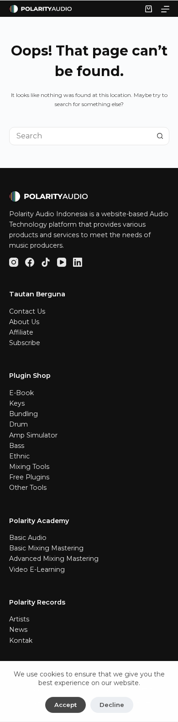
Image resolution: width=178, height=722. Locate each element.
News (18, 629)
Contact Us (27, 311)
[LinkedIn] (77, 262)
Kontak (20, 640)
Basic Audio (28, 538)
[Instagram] (13, 262)
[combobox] (81, 136)
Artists (19, 619)
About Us (24, 322)
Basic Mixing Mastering (46, 548)
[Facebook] (29, 262)
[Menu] (165, 9)
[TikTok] (45, 262)
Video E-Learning (37, 569)
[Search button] (160, 136)
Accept (65, 704)
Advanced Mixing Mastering (54, 558)
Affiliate (21, 332)
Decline (111, 704)
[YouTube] (61, 262)
